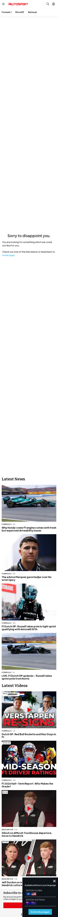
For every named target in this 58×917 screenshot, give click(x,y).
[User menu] (53, 4)
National (32, 12)
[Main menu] (3, 4)
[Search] (48, 4)
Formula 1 (6, 12)
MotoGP (19, 12)
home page (8, 255)
